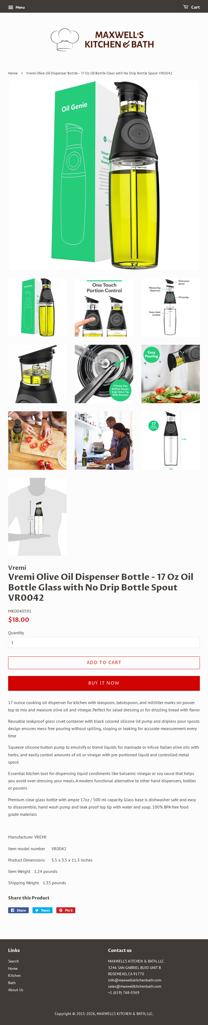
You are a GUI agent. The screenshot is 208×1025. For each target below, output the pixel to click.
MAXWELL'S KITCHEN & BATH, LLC (124, 1013)
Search (13, 961)
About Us (15, 989)
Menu (20, 7)
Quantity (16, 632)
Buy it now (104, 683)
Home (13, 73)
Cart (195, 7)
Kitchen (14, 975)
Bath (12, 982)
